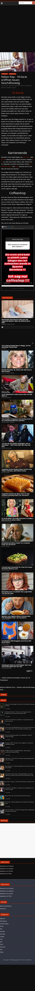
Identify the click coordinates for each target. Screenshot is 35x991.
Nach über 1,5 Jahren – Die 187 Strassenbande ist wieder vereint (19, 781)
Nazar (17, 166)
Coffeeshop (9, 87)
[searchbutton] (33, 3)
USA (1, 949)
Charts (1, 926)
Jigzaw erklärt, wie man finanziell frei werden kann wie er (18, 795)
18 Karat (17, 93)
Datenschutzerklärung (5, 906)
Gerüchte (2, 931)
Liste (1, 939)
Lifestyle (2, 936)
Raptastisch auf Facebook (6, 866)
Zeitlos (1, 952)
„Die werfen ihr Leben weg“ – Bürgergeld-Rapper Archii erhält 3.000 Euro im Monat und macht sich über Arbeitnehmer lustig (19, 774)
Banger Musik (28, 85)
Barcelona (3, 87)
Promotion (2, 947)
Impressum (3, 908)
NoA (1, 941)
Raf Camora (26, 157)
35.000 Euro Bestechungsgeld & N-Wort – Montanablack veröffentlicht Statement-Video (18, 751)
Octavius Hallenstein (15, 85)
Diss (1, 928)
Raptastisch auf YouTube (6, 871)
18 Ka (23, 85)
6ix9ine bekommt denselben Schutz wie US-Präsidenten (15, 679)
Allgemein (2, 918)
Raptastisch (4, 73)
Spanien (14, 87)
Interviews (2, 934)
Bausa (3, 159)
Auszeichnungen (4, 923)
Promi (1, 944)
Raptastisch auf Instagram (7, 868)
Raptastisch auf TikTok (6, 873)
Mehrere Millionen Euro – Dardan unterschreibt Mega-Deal (17, 688)
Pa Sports (9, 166)
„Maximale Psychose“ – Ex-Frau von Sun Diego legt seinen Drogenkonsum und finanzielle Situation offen (18, 712)
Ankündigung (12, 73)
